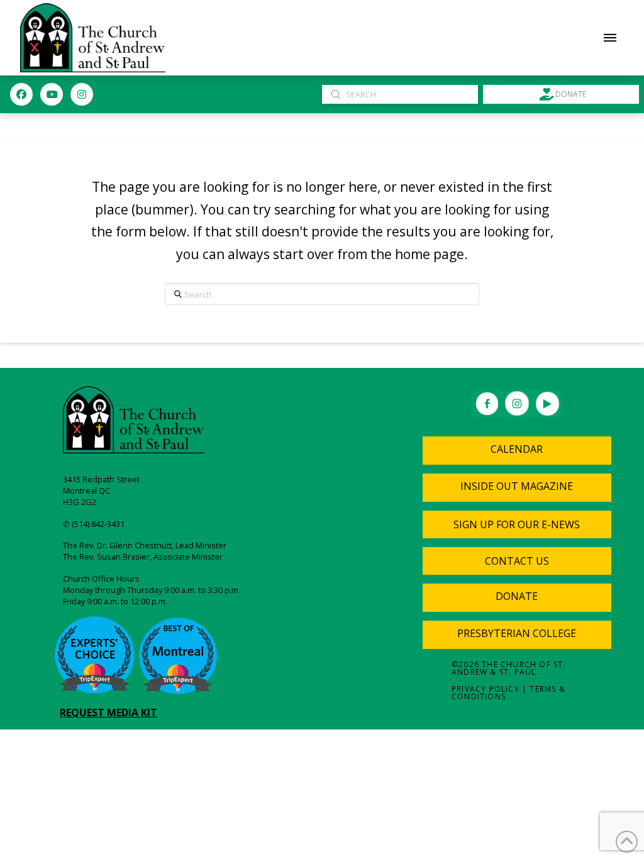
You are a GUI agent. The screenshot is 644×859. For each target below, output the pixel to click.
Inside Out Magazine (516, 486)
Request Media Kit (108, 712)
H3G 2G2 (79, 501)
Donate (517, 596)
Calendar (517, 449)
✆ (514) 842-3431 (94, 523)
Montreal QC (86, 490)
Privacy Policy (485, 689)
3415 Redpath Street (101, 479)
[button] (610, 38)
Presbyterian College (516, 633)
